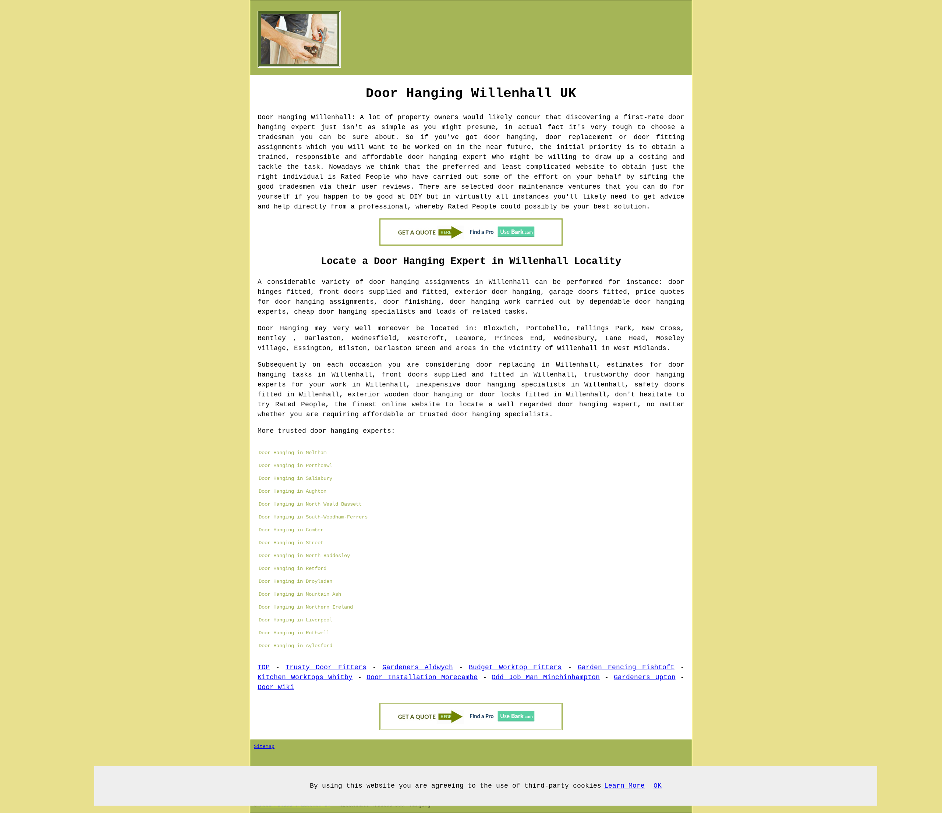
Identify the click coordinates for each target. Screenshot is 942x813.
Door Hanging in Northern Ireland (306, 607)
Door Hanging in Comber (291, 530)
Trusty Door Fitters (326, 667)
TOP (264, 667)
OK (658, 785)
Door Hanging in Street (291, 543)
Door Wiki (276, 687)
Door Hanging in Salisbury (295, 478)
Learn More (624, 785)
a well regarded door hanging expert (563, 404)
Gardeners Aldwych (417, 667)
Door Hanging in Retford (292, 568)
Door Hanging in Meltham (292, 453)
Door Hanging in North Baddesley (304, 556)
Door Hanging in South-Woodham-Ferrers (313, 517)
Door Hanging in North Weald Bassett (310, 504)
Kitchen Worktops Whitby (305, 677)
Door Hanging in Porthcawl (295, 465)
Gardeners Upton (645, 677)
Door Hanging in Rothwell (294, 633)
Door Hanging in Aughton (292, 491)
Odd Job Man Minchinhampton (546, 677)
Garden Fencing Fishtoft (626, 667)
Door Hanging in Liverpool (295, 620)
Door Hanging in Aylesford (295, 646)
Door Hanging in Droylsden (295, 581)
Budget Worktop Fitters (515, 667)
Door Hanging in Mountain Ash (300, 594)
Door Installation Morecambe (422, 677)
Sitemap (264, 746)
